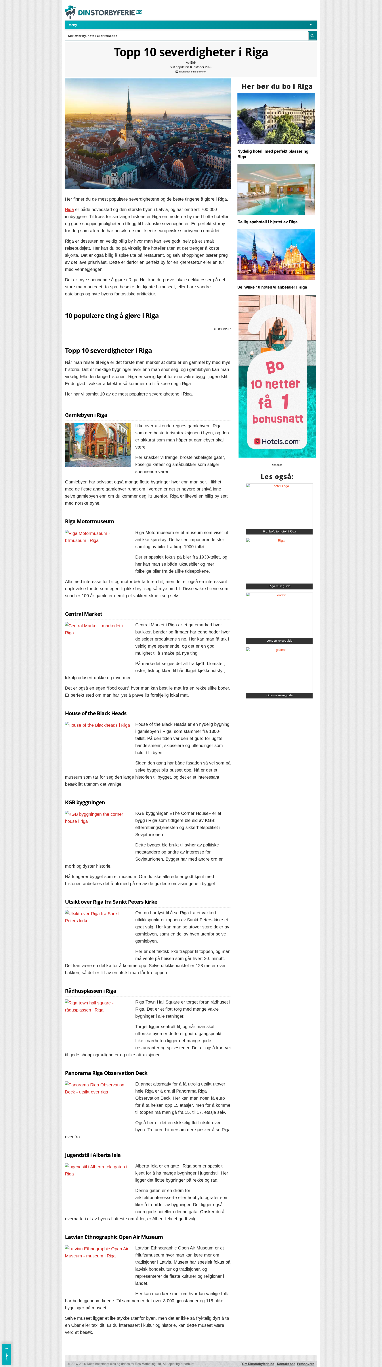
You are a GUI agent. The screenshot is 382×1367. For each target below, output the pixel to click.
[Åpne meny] (310, 25)
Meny (73, 25)
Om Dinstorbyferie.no (258, 1363)
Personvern (305, 1363)
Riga (69, 209)
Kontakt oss (286, 1363)
